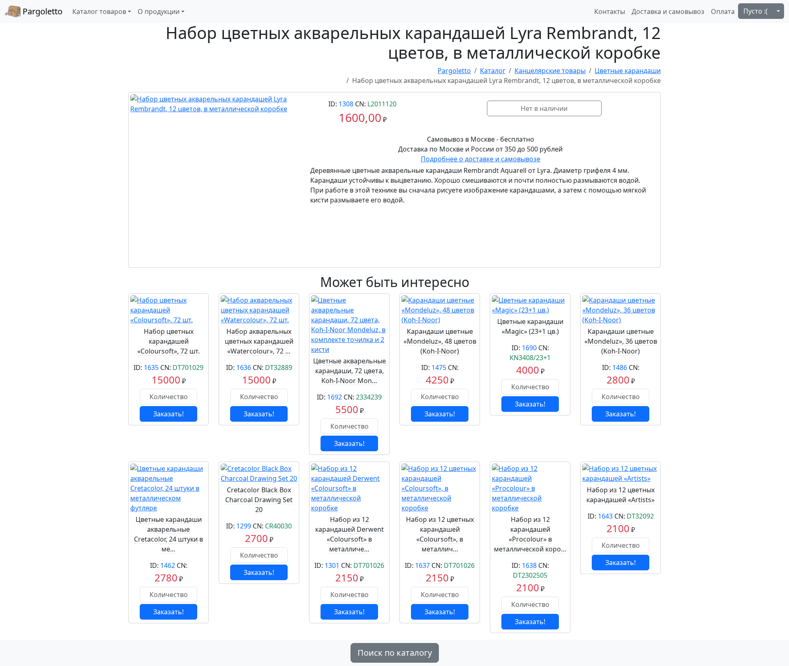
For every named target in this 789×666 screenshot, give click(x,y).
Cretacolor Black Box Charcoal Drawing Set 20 (259, 499)
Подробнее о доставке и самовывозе (480, 158)
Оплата (723, 11)
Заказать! (168, 413)
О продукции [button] (159, 11)
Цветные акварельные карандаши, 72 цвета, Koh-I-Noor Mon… (349, 370)
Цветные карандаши (628, 70)
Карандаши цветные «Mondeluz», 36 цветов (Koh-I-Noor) (620, 341)
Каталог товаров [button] (99, 11)
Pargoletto (41, 11)
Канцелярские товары (550, 70)
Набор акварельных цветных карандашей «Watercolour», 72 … (259, 341)
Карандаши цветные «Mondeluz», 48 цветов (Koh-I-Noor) (440, 341)
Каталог (492, 70)
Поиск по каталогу (395, 652)
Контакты (609, 11)
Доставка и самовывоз (668, 11)
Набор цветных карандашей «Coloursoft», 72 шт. (168, 341)
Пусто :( (755, 11)
